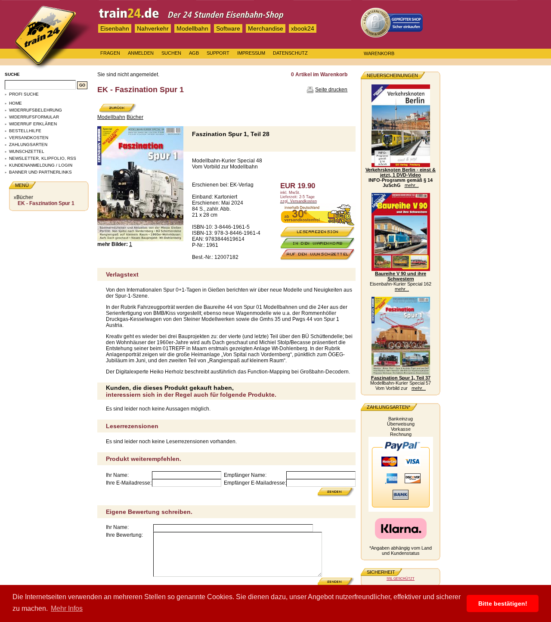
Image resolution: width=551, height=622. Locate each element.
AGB (194, 53)
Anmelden (141, 53)
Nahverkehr (153, 28)
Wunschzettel (26, 151)
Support (218, 53)
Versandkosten (28, 137)
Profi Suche (24, 94)
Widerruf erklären (33, 123)
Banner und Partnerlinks (40, 172)
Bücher (24, 197)
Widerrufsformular (34, 117)
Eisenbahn (114, 28)
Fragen (110, 53)
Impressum (251, 53)
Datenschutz (290, 53)
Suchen (171, 53)
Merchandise (265, 28)
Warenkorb (379, 53)
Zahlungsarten (28, 144)
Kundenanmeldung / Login (40, 165)
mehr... (412, 185)
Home (15, 103)
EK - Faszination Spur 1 (46, 203)
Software (228, 28)
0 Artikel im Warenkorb (319, 75)
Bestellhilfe (25, 130)
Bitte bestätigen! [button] (502, 603)
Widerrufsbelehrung (35, 110)
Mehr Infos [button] (67, 608)
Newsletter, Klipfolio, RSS (42, 158)
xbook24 (302, 28)
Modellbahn (192, 28)
